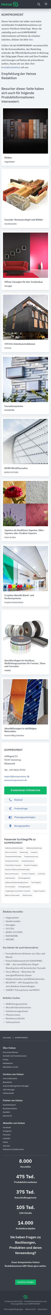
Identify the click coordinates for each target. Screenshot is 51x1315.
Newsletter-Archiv (10, 1067)
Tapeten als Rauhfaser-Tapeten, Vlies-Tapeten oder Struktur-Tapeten (24, 532)
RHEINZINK (12, 936)
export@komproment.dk (16, 777)
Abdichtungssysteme (16, 1004)
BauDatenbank (9, 1105)
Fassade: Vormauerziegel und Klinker (23, 220)
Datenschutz (30, 1309)
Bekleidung (24, 852)
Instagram (7, 1131)
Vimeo (5, 1142)
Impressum (42, 1309)
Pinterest (6, 1135)
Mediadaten (8, 1063)
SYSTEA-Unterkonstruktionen (19, 344)
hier (31, 40)
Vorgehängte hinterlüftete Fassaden (17, 891)
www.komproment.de (15, 780)
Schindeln (41, 874)
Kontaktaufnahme (10, 67)
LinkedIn (6, 1139)
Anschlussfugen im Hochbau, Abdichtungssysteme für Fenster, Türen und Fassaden (24, 664)
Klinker (8, 158)
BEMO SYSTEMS (14, 932)
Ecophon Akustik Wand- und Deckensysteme (19, 597)
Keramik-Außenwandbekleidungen (17, 869)
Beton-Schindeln (11, 852)
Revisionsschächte (15, 1019)
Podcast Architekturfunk (13, 1149)
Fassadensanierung (31, 856)
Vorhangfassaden (24, 887)
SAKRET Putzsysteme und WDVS (23, 990)
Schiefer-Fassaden (28, 874)
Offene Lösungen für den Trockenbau (23, 282)
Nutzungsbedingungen (14, 1309)
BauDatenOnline (10, 1109)
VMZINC (10, 940)
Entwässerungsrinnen (17, 1011)
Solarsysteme (13, 1022)
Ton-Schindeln (10, 887)
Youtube (6, 1146)
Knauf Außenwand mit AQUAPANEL (24, 961)
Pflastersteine (13, 1015)
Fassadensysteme (28, 861)
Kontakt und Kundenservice (15, 1056)
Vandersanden (13, 921)
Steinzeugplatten (24, 878)
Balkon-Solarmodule (12, 895)
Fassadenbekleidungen (13, 856)
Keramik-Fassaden (30, 865)
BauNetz (6, 1112)
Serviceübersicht (10, 1079)
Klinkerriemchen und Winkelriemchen (25, 979)
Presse (5, 1060)
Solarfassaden (10, 878)
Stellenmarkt (8, 1093)
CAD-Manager (9, 1090)
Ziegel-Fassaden (39, 891)
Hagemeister (12, 918)
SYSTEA (10, 929)
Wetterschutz (27, 895)
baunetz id (7, 1116)
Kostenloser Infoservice (25, 790)
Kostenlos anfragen (25, 1282)
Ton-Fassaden (36, 882)
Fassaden (34, 852)
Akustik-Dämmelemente (18, 1008)
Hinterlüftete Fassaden (13, 865)
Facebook (7, 1128)
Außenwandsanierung (34, 848)
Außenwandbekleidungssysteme (16, 882)
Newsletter (7, 1082)
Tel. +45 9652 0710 (14, 770)
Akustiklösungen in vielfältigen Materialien (20, 730)
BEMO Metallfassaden (16, 468)
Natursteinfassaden (12, 874)
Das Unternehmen (10, 1052)
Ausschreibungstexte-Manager (16, 1086)
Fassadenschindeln (12, 861)
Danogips (10, 925)
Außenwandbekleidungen (14, 848)
